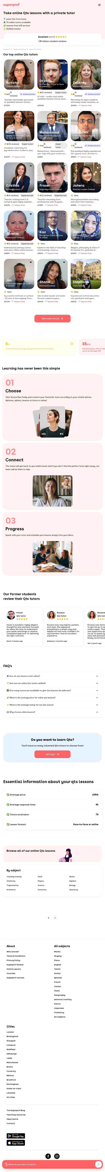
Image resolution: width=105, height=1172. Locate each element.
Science (41, 885)
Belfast (10, 1075)
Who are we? (13, 952)
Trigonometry (12, 885)
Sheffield (11, 1049)
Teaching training (14, 877)
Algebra (72, 881)
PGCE (40, 877)
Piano (57, 960)
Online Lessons (14, 969)
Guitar (57, 973)
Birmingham (12, 1036)
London (10, 1032)
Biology (72, 885)
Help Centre (12, 1119)
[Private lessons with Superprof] (11, 5)
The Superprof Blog (16, 1110)
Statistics (42, 890)
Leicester (11, 1093)
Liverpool (11, 1045)
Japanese (59, 1008)
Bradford (11, 1080)
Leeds (9, 1058)
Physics (41, 881)
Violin (57, 991)
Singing (58, 956)
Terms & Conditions (16, 956)
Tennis (57, 969)
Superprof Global (15, 965)
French (57, 982)
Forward (54, 917)
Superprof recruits (15, 978)
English (57, 965)
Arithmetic (11, 890)
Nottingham (13, 1084)
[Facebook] (48, 1156)
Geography (59, 995)
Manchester (12, 1062)
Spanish (58, 978)
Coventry (11, 1071)
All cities (11, 1097)
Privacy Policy (13, 960)
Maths (72, 877)
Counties (11, 973)
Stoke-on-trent (14, 1088)
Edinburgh (12, 1054)
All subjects (59, 1017)
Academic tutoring (20, 49)
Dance (57, 1004)
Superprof (6, 49)
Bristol (10, 1067)
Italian (57, 986)
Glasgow (11, 1041)
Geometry (73, 890)
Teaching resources (16, 1115)
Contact (11, 1123)
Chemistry (11, 881)
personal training (63, 999)
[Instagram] (57, 1156)
